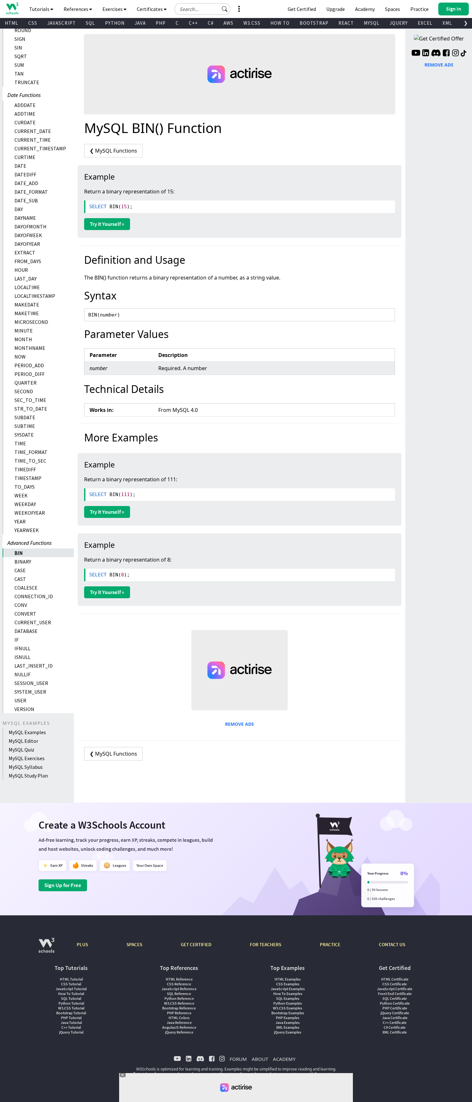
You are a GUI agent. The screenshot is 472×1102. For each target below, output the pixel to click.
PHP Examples (287, 1017)
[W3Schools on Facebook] (446, 53)
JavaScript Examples (288, 988)
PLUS (82, 944)
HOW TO (280, 23)
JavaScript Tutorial (71, 988)
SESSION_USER (31, 683)
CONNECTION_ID (33, 596)
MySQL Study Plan (28, 775)
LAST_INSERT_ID (33, 665)
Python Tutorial (71, 1003)
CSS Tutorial (71, 984)
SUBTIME (24, 426)
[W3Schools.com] (46, 949)
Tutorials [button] (39, 9)
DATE (20, 166)
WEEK (21, 495)
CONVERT (25, 613)
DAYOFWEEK (28, 235)
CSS (32, 23)
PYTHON (115, 23)
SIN (18, 47)
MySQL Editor (23, 741)
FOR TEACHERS (265, 944)
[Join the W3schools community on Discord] (436, 53)
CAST (20, 579)
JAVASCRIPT (61, 23)
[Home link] (12, 8)
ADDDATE (25, 105)
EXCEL (425, 23)
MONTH (23, 339)
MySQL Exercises (27, 758)
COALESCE (26, 587)
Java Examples (287, 1022)
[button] (224, 9)
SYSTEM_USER (30, 692)
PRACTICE (330, 944)
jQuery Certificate (394, 1012)
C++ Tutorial (71, 1027)
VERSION (24, 709)
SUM (19, 65)
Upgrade (335, 9)
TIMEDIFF (25, 469)
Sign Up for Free (62, 885)
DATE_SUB (26, 200)
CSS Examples (287, 984)
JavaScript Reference (179, 988)
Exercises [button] (113, 9)
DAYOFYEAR (27, 244)
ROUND (22, 30)
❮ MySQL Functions (113, 150)
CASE (20, 570)
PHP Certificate (394, 1008)
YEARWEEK (26, 530)
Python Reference (179, 998)
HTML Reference (179, 979)
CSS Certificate (394, 984)
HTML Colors (179, 1017)
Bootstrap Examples (287, 1012)
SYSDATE (24, 434)
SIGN (19, 39)
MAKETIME (26, 313)
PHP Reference (179, 1012)
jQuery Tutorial (71, 1032)
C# (211, 23)
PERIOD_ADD (29, 365)
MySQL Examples (27, 732)
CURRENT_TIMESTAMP (40, 148)
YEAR (20, 521)
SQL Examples (287, 998)
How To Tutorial (71, 993)
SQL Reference (179, 993)
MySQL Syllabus (26, 767)
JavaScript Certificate (394, 988)
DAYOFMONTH (30, 226)
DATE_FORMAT (31, 192)
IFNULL (22, 648)
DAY (18, 209)
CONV (20, 605)
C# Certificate (395, 1027)
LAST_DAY (25, 278)
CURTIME (24, 157)
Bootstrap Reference (179, 1008)
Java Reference (179, 1022)
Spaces (392, 9)
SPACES (134, 944)
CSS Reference (179, 984)
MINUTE (23, 330)
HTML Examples (288, 979)
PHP (161, 23)
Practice (419, 9)
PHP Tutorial (71, 1017)
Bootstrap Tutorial (71, 1012)
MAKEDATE (26, 304)
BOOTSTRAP (314, 23)
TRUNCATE (26, 82)
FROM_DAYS (27, 261)
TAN (19, 73)
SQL (90, 23)
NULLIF (22, 674)
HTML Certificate (394, 979)
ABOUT (260, 1059)
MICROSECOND (31, 322)
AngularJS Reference (179, 1027)
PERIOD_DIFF (29, 374)
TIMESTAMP (27, 478)
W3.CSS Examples (287, 1008)
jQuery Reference (179, 1032)
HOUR (21, 270)
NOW (20, 356)
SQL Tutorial (71, 998)
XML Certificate (394, 1032)
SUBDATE (24, 417)
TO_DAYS (24, 487)
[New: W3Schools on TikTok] (464, 53)
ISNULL (22, 657)
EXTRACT (24, 252)
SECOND (23, 391)
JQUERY (398, 23)
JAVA (140, 23)
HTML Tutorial (71, 979)
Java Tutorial (71, 1022)
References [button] (76, 9)
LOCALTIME (27, 287)
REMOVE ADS (239, 724)
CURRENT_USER (32, 622)
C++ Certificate (394, 1022)
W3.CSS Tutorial (71, 1008)
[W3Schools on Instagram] (455, 53)
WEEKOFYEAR (29, 513)
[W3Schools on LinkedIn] (426, 53)
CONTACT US (392, 944)
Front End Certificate (395, 993)
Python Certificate (395, 1003)
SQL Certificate (394, 998)
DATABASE (26, 631)
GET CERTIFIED (196, 944)
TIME (20, 443)
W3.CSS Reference (179, 1003)
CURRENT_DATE (32, 131)
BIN (18, 553)
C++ (193, 23)
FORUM (238, 1059)
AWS (228, 23)
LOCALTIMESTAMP (34, 296)
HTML (11, 23)
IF (16, 639)
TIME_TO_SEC (30, 461)
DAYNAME (25, 218)
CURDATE (25, 122)
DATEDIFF (25, 174)
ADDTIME (24, 114)
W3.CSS (251, 23)
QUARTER (25, 382)
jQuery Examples (287, 1032)
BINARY (22, 561)
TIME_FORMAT (31, 452)
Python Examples (287, 1003)
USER (20, 700)
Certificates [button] (150, 9)
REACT (346, 23)
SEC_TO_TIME (30, 400)
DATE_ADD (26, 183)
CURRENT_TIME (32, 140)
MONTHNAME (29, 348)
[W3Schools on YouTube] (415, 53)
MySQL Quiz (21, 749)
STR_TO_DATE (30, 408)
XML (447, 23)
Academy (365, 9)
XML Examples (287, 1027)
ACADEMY (284, 1059)
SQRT (20, 56)
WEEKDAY (25, 504)
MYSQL (372, 23)
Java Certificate (394, 1017)
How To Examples (287, 993)
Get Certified (302, 9)
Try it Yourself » (107, 223)
